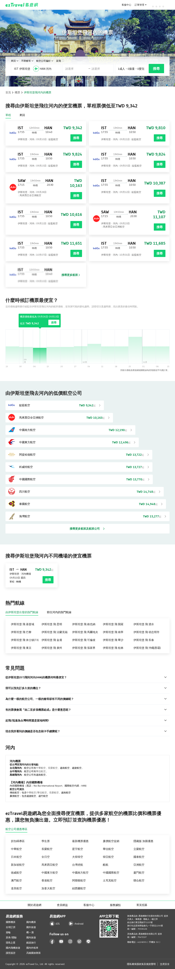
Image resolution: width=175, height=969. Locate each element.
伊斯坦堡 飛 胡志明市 (146, 632)
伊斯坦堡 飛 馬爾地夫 (85, 632)
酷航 (105, 864)
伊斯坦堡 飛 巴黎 (21, 632)
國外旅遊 (31, 927)
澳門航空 (16, 880)
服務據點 (115, 905)
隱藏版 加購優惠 (143, 841)
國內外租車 (32, 947)
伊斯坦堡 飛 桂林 (113, 647)
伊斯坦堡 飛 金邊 (52, 640)
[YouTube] (61, 941)
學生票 (46, 841)
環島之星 (10, 942)
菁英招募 (141, 905)
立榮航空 (138, 849)
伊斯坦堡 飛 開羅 (113, 624)
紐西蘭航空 (79, 888)
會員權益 (62, 905)
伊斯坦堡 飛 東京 (21, 647)
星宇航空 (77, 849)
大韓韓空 (77, 856)
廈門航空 (138, 872)
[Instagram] (70, 941)
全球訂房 (10, 927)
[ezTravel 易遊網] (21, 5)
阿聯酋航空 (79, 880)
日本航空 (16, 856)
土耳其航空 (110, 880)
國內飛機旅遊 (13, 947)
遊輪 (8, 932)
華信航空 (41, 771)
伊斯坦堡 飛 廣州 (52, 647)
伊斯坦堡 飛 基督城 (22, 624)
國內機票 (31, 922)
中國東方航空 (50, 872)
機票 (17, 92)
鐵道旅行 (31, 942)
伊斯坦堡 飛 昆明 (52, 624)
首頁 (8, 92)
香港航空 (47, 880)
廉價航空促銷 (111, 841)
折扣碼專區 (18, 841)
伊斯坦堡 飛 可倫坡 (83, 640)
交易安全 (165, 964)
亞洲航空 (138, 864)
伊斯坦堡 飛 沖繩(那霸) (147, 647)
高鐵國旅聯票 (33, 952)
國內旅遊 (31, 937)
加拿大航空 (48, 888)
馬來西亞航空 (50, 864)
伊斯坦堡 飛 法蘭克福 (55, 632)
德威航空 (16, 872)
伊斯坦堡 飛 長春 (143, 640)
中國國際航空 (111, 872)
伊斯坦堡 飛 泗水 (143, 624)
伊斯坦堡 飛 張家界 (83, 647)
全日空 (46, 856)
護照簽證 (10, 952)
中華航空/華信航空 (36, 792)
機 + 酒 (30, 932)
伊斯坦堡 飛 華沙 (113, 640)
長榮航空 (53, 767)
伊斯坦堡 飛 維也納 (83, 624)
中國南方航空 (80, 872)
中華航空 (41, 767)
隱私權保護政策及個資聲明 (141, 964)
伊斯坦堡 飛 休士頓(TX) (25, 640)
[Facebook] (52, 941)
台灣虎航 (77, 864)
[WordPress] (79, 941)
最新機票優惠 (80, 841)
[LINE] (88, 941)
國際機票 (10, 922)
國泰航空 (138, 856)
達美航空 (16, 888)
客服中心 (126, 4)
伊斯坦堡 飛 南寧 (113, 632)
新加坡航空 (18, 864)
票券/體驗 (11, 937)
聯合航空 (138, 880)
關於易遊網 (34, 905)
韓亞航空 (108, 856)
